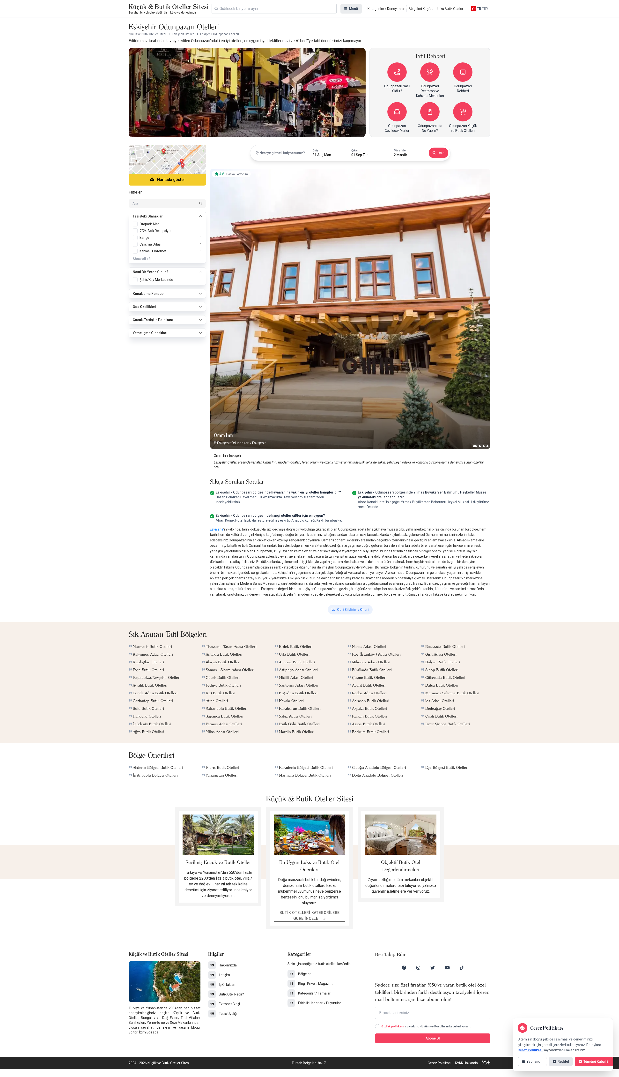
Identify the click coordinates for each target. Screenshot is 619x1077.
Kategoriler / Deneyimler (386, 9)
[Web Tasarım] (486, 1063)
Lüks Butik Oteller (450, 9)
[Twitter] (432, 967)
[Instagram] (418, 967)
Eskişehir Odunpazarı (233, 443)
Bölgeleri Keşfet (421, 9)
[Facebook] (404, 967)
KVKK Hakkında (466, 1063)
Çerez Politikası (439, 1063)
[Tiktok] (462, 967)
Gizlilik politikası (392, 1026)
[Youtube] (447, 967)
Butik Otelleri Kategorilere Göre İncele (310, 915)
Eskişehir (259, 443)
